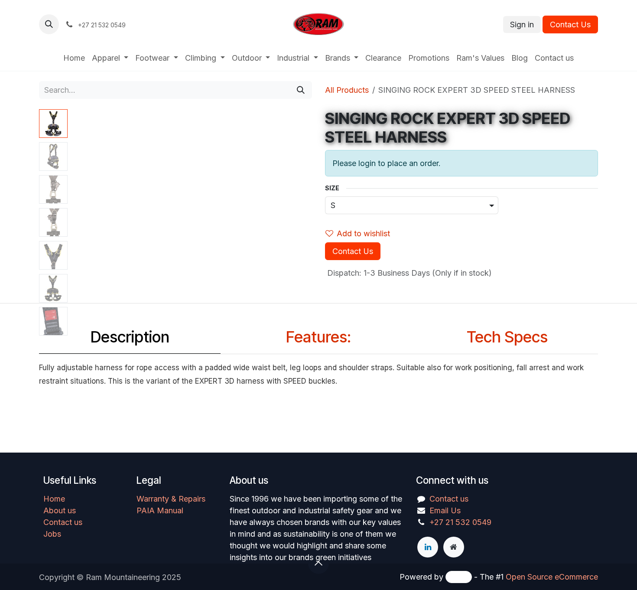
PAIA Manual (159, 510)
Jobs (52, 533)
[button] (49, 24)
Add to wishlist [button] (363, 233)
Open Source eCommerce (552, 576)
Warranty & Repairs (170, 498)
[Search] (300, 90)
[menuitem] (74, 58)
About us (59, 510)
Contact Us (570, 24)
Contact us (62, 522)
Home (54, 498)
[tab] (130, 339)
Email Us (445, 510)
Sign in (522, 24)
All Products (347, 90)
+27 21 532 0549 (460, 522)
